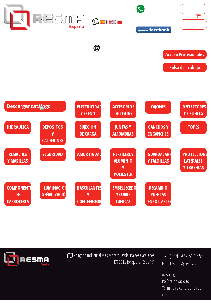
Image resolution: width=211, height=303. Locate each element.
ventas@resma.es (108, 56)
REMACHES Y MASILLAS (17, 157)
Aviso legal (169, 274)
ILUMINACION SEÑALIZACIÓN (54, 191)
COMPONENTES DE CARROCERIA (19, 194)
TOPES (193, 127)
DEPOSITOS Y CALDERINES (52, 134)
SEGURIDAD (52, 154)
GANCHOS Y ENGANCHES (158, 130)
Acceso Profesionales (184, 54)
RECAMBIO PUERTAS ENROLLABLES (159, 194)
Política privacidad (175, 281)
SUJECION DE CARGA (88, 130)
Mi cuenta (189, 9)
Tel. (183, 256)
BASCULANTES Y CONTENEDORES (89, 194)
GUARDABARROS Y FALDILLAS (160, 157)
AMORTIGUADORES (89, 154)
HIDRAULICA (18, 127)
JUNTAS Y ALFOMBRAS (123, 130)
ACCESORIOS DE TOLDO (123, 109)
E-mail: (180, 263)
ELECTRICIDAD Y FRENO (89, 109)
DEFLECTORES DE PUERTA (194, 109)
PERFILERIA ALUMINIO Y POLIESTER (123, 164)
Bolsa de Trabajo (184, 67)
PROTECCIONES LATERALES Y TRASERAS (195, 161)
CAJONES (158, 106)
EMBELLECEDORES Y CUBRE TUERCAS (124, 194)
